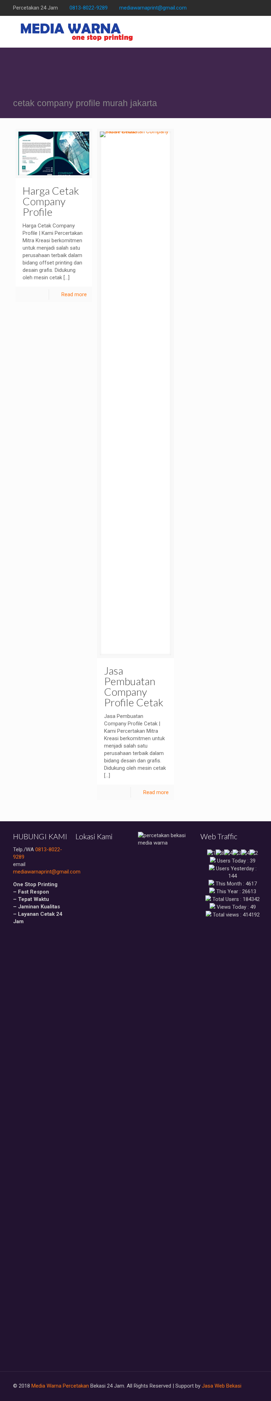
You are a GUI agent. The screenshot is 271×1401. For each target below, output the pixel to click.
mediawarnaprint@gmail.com (153, 8)
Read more (74, 294)
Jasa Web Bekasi (221, 1386)
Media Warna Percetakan (60, 1386)
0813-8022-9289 (89, 8)
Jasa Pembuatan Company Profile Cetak (133, 686)
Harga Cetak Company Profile (51, 201)
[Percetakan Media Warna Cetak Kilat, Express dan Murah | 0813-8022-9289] (77, 32)
